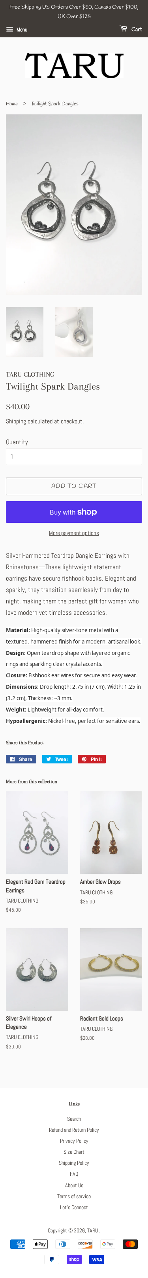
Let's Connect (74, 1207)
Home (12, 104)
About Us (74, 1185)
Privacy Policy (74, 1140)
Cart (136, 29)
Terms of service (74, 1196)
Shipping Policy (74, 1162)
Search (74, 1118)
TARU (93, 1230)
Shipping (16, 421)
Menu (21, 29)
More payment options (74, 533)
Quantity (17, 442)
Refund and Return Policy (74, 1129)
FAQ (74, 1173)
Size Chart (74, 1151)
